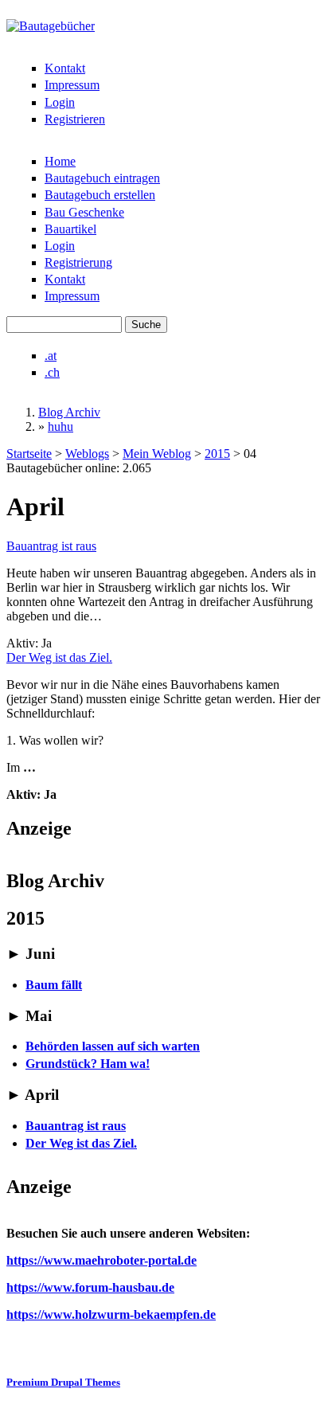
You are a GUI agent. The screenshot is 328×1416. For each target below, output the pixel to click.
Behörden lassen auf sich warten (112, 1046)
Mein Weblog (157, 453)
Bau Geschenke (84, 212)
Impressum (72, 85)
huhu (60, 426)
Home (60, 161)
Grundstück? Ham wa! (87, 1063)
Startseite (29, 453)
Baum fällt (53, 985)
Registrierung (78, 262)
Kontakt (65, 68)
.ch (52, 372)
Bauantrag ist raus (51, 546)
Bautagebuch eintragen (102, 178)
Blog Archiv (69, 412)
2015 (217, 453)
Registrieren (75, 119)
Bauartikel (70, 229)
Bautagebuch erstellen (100, 194)
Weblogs (87, 453)
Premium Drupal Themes (63, 1382)
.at (51, 355)
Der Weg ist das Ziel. (59, 657)
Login (60, 102)
